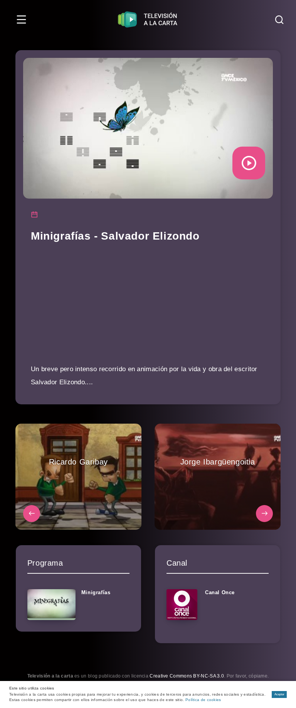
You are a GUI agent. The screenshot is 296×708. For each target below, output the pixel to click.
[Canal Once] (181, 604)
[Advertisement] (148, 309)
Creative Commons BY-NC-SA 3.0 (187, 676)
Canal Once (220, 592)
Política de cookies (203, 700)
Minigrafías (96, 592)
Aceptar (279, 694)
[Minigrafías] (51, 604)
